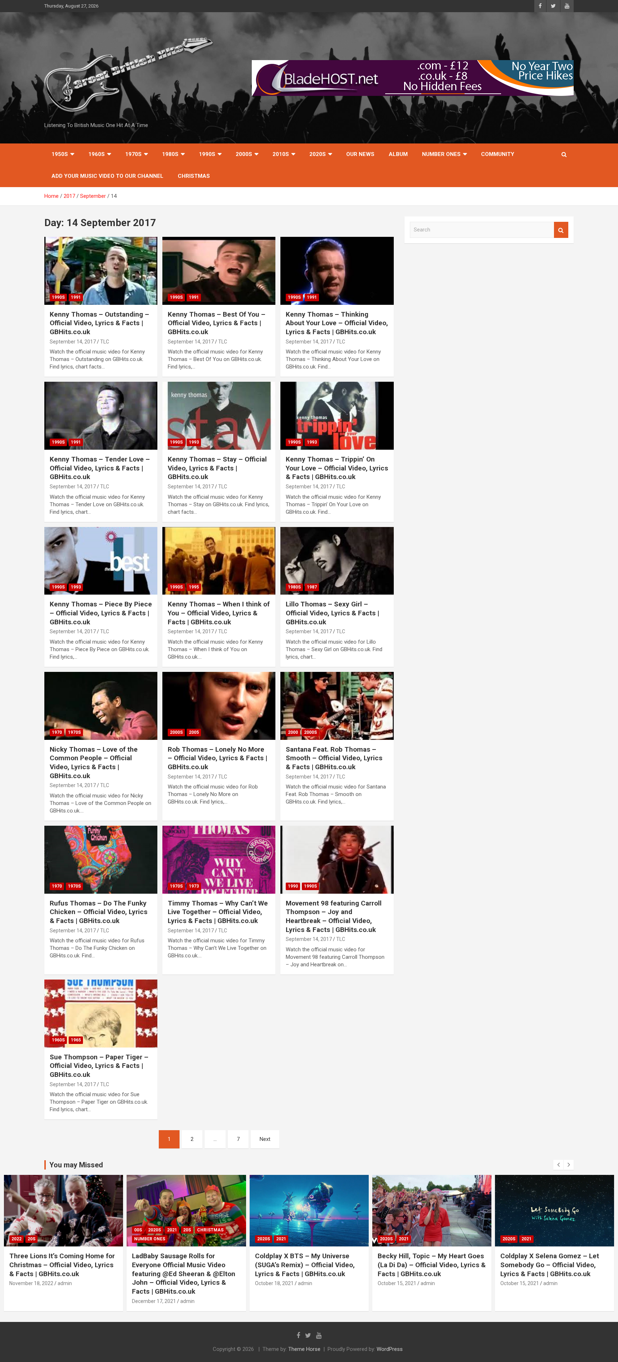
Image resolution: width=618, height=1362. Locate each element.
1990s (207, 154)
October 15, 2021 (397, 1283)
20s (31, 1238)
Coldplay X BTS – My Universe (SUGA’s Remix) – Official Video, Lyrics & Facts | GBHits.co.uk (305, 1265)
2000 (293, 732)
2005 (194, 732)
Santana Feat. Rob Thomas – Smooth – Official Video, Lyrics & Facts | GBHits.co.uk (334, 758)
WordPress (390, 1349)
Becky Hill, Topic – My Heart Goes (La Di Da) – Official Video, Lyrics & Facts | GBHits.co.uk (432, 1265)
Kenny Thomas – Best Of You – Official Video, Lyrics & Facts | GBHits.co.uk (216, 323)
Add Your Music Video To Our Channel (107, 176)
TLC (104, 342)
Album (398, 154)
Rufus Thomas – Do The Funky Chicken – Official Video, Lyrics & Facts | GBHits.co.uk (98, 912)
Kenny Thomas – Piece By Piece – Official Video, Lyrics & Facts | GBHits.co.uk (101, 613)
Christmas (194, 176)
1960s (96, 154)
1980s (170, 154)
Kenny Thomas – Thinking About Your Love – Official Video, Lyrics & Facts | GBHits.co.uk (337, 323)
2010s (281, 154)
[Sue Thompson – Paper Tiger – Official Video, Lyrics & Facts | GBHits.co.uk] (101, 1013)
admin (65, 1283)
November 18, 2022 (31, 1283)
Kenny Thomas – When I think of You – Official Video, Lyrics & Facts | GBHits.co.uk (219, 613)
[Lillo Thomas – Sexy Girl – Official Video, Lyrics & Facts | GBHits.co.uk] (337, 561)
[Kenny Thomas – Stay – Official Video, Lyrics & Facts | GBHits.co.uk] (219, 416)
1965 (76, 1040)
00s (138, 1229)
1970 (57, 732)
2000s (244, 154)
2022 (16, 1238)
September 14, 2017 (73, 342)
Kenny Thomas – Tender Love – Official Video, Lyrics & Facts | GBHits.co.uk (100, 468)
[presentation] (558, 1165)
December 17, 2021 (154, 1301)
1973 (194, 886)
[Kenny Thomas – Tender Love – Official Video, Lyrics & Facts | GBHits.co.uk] (101, 416)
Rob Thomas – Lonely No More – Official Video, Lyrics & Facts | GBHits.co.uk (217, 758)
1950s (60, 154)
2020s (317, 154)
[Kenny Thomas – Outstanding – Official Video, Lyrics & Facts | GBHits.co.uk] (101, 270)
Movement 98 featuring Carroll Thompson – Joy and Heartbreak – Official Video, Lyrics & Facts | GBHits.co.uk (334, 916)
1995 (194, 587)
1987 (312, 587)
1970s (133, 154)
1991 (76, 297)
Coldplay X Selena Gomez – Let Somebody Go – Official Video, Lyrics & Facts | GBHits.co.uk (549, 1265)
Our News (360, 154)
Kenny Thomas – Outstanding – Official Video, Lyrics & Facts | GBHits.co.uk (99, 323)
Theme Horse (304, 1349)
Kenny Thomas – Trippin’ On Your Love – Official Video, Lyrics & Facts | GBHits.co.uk (337, 468)
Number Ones (441, 154)
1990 (293, 886)
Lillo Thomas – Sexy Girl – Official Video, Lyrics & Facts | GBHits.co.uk (332, 613)
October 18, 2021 (274, 1283)
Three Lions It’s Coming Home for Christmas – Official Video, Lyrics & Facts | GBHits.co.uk (62, 1265)
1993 (194, 442)
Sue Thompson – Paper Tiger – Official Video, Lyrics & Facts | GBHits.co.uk (99, 1066)
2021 (172, 1229)
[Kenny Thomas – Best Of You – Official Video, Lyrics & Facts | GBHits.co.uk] (219, 270)
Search (561, 230)
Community (497, 154)
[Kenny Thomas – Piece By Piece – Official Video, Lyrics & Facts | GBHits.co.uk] (101, 561)
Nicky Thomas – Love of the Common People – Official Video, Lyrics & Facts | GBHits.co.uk (94, 762)
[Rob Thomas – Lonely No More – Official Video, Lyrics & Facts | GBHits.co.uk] (219, 706)
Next (265, 1139)
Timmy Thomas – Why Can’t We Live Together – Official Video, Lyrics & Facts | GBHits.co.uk (218, 912)
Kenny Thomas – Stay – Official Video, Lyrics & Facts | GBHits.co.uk (217, 468)
